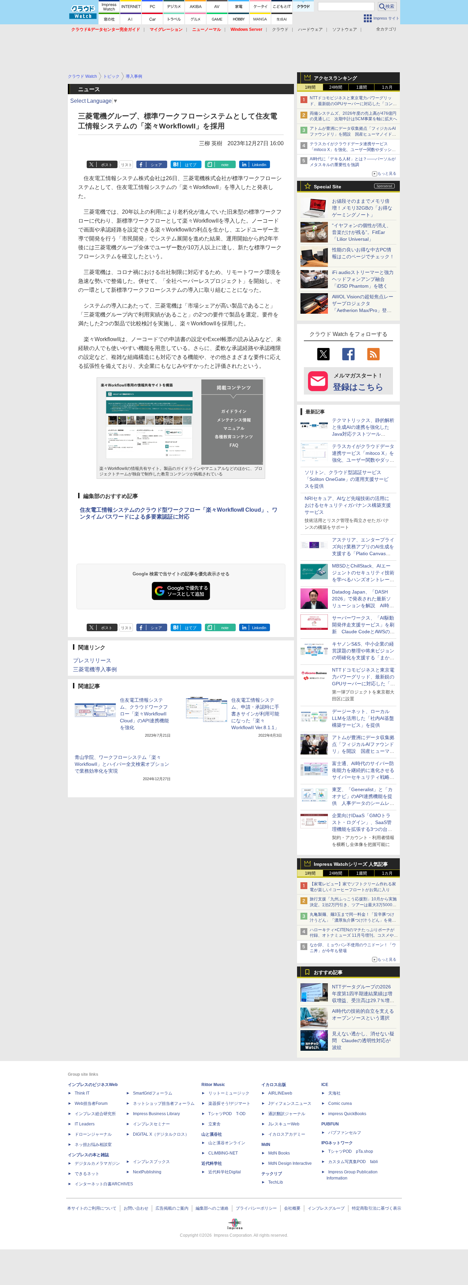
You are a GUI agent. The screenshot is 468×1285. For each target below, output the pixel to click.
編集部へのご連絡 (212, 1208)
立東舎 (214, 1124)
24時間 (335, 87)
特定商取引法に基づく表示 (376, 1208)
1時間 (310, 87)
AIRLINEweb (280, 1093)
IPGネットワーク (337, 1142)
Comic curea (340, 1103)
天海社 (334, 1093)
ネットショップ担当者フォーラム (164, 1103)
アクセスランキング (335, 78)
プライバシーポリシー (256, 1208)
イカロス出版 (273, 1084)
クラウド (280, 29)
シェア (156, 165)
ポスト (106, 165)
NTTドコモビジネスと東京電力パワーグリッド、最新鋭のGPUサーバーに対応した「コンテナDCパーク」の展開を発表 (353, 104)
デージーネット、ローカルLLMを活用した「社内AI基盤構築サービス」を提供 (363, 718)
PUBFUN (330, 1124)
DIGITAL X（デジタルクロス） (161, 1134)
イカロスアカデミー (286, 1134)
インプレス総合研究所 (95, 1113)
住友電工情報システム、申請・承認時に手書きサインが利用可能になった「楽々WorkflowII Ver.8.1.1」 (255, 713)
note (225, 165)
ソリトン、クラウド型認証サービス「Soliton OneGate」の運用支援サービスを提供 (347, 479)
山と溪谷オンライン (226, 1142)
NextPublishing (147, 1172)
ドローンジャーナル (93, 1134)
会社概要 (292, 1208)
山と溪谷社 (211, 1134)
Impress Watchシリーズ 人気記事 (351, 864)
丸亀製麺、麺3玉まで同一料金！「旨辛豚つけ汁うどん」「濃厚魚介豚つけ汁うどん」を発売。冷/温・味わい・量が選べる (352, 920)
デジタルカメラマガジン (97, 1163)
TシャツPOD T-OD (227, 1113)
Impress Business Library (156, 1113)
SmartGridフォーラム (152, 1093)
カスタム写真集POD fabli (353, 1161)
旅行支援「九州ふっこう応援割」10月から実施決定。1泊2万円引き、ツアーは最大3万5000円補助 (353, 905)
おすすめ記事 (328, 972)
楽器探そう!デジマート (229, 1103)
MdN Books (279, 1153)
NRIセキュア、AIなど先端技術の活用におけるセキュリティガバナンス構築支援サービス (348, 505)
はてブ (190, 165)
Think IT (82, 1093)
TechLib (275, 1182)
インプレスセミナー (151, 1124)
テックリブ (271, 1173)
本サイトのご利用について (91, 1208)
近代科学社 (211, 1163)
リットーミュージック (228, 1093)
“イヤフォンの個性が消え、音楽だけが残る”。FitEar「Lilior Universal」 (361, 232)
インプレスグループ (326, 1208)
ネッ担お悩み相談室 (93, 1144)
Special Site (327, 186)
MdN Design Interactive (290, 1163)
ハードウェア (310, 29)
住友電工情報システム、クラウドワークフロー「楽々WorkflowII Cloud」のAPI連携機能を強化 (144, 713)
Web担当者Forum (91, 1103)
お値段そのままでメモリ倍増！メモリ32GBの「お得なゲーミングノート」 (362, 207)
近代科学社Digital (224, 1172)
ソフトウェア (344, 29)
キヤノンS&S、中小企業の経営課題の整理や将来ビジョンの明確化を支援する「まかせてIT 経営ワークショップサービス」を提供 (363, 657)
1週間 (361, 87)
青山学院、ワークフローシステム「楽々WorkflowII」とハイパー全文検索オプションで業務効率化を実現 (122, 764)
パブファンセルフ (344, 1132)
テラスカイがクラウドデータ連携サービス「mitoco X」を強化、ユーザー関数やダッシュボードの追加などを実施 (353, 149)
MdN (265, 1144)
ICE (324, 1084)
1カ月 (387, 87)
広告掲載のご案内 (172, 1208)
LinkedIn (259, 165)
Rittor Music (213, 1084)
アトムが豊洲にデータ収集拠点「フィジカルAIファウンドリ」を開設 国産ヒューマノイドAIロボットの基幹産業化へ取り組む (353, 134)
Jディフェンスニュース (289, 1103)
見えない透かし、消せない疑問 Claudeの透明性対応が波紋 (363, 1040)
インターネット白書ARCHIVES (104, 1184)
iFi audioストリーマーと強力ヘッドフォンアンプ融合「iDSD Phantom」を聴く (363, 279)
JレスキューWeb (283, 1124)
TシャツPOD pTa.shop (350, 1151)
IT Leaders (85, 1124)
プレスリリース (92, 660)
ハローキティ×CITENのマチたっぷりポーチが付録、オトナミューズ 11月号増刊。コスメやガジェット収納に (354, 935)
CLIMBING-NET (223, 1153)
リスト (126, 165)
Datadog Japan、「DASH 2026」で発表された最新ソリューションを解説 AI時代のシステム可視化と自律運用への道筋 (363, 605)
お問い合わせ (136, 1208)
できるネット (87, 1173)
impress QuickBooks (347, 1113)
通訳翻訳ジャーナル (286, 1113)
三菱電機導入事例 (95, 669)
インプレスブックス (151, 1161)
